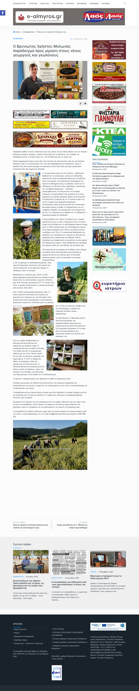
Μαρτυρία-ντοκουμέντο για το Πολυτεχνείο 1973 (105, 577)
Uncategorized (28, 32)
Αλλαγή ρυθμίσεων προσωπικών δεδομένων (70, 639)
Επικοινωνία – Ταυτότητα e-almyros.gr (28, 643)
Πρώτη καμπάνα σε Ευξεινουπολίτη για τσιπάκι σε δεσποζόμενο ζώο (30, 525)
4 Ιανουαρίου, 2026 (72, 578)
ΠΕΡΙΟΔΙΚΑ (94, 4)
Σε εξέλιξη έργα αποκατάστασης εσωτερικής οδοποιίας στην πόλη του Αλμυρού (108, 202)
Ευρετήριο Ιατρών (21, 640)
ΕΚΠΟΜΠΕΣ (82, 4)
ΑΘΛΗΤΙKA (44, 4)
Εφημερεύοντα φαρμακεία (24, 636)
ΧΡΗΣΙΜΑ (106, 4)
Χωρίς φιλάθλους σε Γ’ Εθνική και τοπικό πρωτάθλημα (72, 525)
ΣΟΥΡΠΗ (93, 572)
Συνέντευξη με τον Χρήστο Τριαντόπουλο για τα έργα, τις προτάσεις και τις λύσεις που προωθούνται (28, 584)
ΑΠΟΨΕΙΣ (70, 4)
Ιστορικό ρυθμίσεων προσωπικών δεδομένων (70, 642)
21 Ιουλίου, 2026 (32, 576)
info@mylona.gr (55, 414)
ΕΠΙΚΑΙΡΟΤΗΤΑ (19, 4)
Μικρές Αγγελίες (20, 629)
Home (17, 32)
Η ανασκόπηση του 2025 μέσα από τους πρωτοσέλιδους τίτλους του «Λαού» (69, 584)
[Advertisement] (50, 489)
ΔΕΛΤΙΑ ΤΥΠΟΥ (57, 578)
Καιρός (16, 633)
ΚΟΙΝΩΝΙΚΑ (18, 39)
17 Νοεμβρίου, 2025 (106, 572)
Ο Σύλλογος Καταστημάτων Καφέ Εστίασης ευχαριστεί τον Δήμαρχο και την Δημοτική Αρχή (108, 176)
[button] (2, 13)
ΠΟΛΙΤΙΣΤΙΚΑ (57, 4)
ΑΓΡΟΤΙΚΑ (33, 4)
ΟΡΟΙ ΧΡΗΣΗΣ (58, 629)
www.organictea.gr (30, 414)
